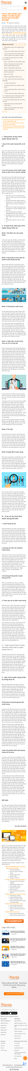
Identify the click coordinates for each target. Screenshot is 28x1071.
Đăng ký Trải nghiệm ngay (14, 993)
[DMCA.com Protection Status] (9, 1016)
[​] (18, 868)
